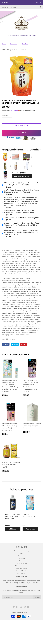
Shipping (14, 110)
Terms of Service (21, 563)
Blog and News (21, 568)
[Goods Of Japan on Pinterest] (21, 607)
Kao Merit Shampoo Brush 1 (29, 515)
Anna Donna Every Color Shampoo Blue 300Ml (12, 516)
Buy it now (21, 133)
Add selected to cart (22, 176)
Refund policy (21, 573)
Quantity (5, 115)
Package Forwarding (21, 551)
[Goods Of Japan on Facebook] (17, 607)
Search (21, 553)
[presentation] (3, 509)
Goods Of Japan (22, 612)
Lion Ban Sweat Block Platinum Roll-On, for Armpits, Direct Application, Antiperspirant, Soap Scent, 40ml (21, 232)
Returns (21, 561)
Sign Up (37, 597)
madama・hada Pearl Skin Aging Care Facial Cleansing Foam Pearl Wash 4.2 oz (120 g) (22, 224)
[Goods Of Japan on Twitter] (14, 607)
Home (4, 44)
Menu (6, 2)
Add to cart (13, 529)
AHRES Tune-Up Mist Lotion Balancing (22, 218)
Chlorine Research (21, 566)
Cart (39, 2)
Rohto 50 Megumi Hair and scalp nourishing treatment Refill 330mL (21, 184)
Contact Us (21, 556)
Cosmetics (13, 44)
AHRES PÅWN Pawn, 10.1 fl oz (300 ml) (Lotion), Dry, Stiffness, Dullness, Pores (19, 212)
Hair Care (25, 44)
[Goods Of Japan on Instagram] (25, 607)
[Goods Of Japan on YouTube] (28, 607)
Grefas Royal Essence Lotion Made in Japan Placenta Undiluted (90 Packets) (21, 191)
